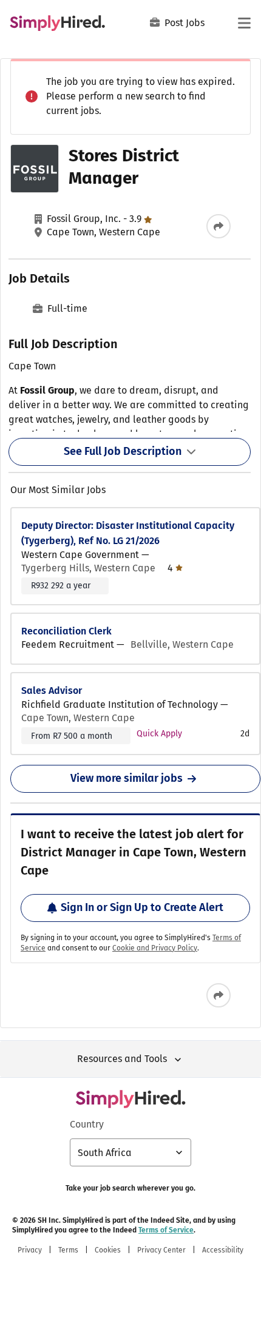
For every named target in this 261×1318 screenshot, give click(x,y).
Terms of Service (166, 1230)
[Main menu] (244, 23)
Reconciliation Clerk (66, 631)
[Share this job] (218, 226)
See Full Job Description (122, 451)
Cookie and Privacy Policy (154, 948)
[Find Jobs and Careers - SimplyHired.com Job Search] (57, 23)
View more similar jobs (126, 778)
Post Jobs (184, 23)
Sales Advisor (51, 690)
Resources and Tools (122, 1058)
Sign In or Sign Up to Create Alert (142, 907)
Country (87, 1124)
